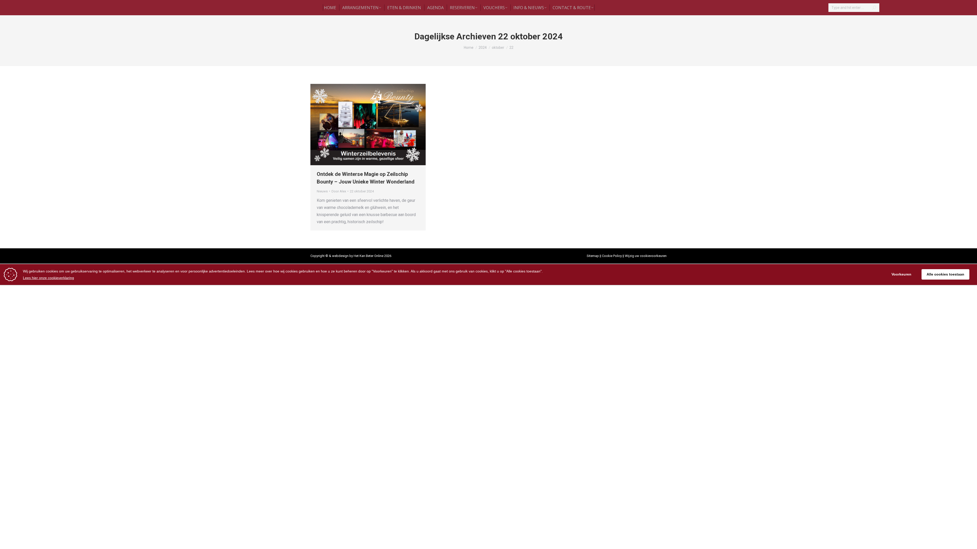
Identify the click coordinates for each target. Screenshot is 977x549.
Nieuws (322, 191)
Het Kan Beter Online (368, 256)
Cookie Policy (612, 256)
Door (339, 191)
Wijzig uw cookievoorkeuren (646, 256)
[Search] (874, 7)
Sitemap (593, 256)
